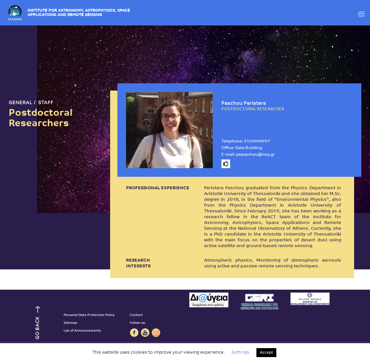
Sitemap (70, 323)
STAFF (45, 102)
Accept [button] (266, 352)
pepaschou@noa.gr (255, 154)
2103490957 (257, 141)
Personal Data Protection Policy (89, 315)
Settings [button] (240, 352)
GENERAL (20, 102)
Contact (136, 315)
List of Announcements (82, 330)
